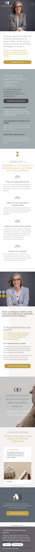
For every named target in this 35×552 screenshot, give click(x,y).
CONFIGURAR (17, 545)
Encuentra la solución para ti (16, 101)
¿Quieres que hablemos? (17, 513)
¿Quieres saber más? (17, 62)
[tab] (13, 486)
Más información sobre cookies (11, 548)
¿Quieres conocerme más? (16, 366)
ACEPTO (6, 545)
